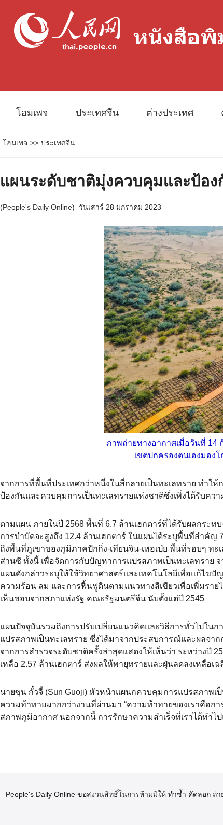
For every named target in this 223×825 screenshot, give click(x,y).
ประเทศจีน (97, 112)
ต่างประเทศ (169, 112)
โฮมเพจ (32, 112)
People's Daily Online (37, 207)
